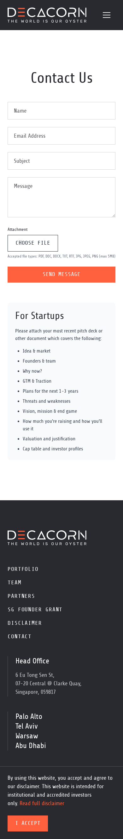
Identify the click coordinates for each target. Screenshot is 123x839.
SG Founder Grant (35, 610)
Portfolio (23, 569)
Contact (20, 637)
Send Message (61, 274)
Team (14, 583)
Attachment (17, 229)
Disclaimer (25, 623)
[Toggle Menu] (106, 15)
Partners (21, 596)
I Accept (27, 823)
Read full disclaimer (42, 803)
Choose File (32, 243)
